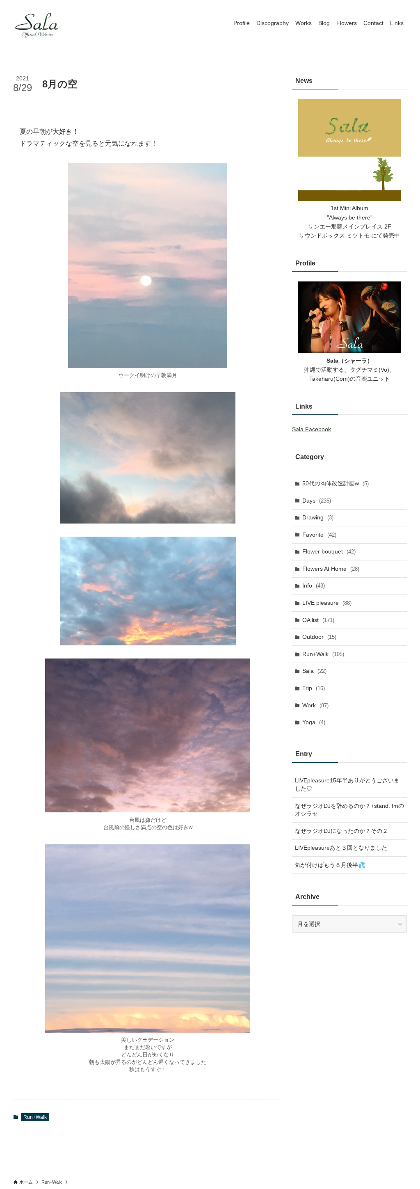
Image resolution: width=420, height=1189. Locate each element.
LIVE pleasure (327, 602)
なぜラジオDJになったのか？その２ (341, 831)
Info (313, 585)
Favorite (319, 534)
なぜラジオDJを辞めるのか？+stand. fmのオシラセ (349, 810)
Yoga (313, 722)
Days (316, 500)
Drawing (317, 517)
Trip (313, 688)
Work (315, 705)
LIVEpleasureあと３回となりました (341, 847)
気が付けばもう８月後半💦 (330, 865)
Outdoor (319, 636)
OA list (318, 620)
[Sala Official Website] (37, 23)
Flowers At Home (330, 568)
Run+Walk (35, 1117)
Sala (314, 671)
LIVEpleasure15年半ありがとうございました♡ (347, 784)
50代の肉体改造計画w (335, 483)
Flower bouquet (329, 551)
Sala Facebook (311, 429)
